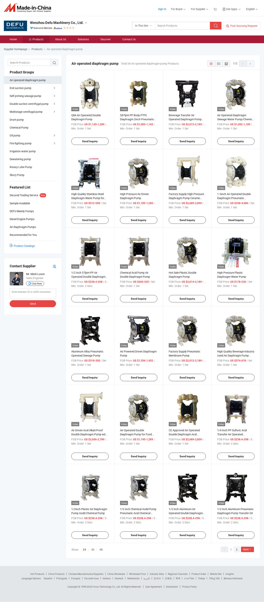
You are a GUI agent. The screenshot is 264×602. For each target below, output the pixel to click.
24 (84, 549)
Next (246, 549)
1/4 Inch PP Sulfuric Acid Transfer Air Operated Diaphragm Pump (232, 434)
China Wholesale (116, 573)
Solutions (83, 39)
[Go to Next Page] (250, 63)
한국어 (157, 578)
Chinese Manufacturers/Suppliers (86, 573)
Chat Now (37, 283)
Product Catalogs (24, 246)
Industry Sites (157, 573)
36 (92, 549)
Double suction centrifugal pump (29, 104)
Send (33, 303)
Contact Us (129, 39)
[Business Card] (54, 266)
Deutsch (119, 578)
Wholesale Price (137, 573)
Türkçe (201, 578)
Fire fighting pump (21, 143)
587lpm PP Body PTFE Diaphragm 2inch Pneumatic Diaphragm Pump (137, 119)
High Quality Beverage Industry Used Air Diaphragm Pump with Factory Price (235, 355)
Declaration (172, 586)
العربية (146, 578)
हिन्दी (178, 578)
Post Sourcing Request (243, 26)
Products (37, 39)
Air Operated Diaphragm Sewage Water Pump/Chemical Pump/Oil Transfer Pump (235, 119)
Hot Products (37, 573)
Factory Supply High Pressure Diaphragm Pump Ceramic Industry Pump (186, 198)
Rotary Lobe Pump (21, 167)
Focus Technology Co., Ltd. (107, 586)
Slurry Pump (17, 175)
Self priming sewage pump (25, 96)
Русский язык (91, 578)
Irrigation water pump (23, 151)
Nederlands (133, 578)
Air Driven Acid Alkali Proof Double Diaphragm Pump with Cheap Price (89, 434)
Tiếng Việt (214, 578)
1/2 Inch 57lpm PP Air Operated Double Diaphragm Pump (88, 277)
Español (48, 578)
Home (13, 39)
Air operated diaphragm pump (28, 80)
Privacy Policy (189, 586)
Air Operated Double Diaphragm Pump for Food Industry (136, 434)
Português (61, 578)
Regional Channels (177, 573)
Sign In (162, 9)
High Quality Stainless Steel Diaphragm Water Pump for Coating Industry (87, 198)
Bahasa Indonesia (233, 578)
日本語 (168, 578)
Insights (230, 573)
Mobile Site (215, 573)
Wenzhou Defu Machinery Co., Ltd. (56, 23)
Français (75, 578)
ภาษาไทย (189, 578)
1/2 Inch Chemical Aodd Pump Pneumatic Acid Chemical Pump (138, 513)
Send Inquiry (90, 141)
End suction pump (20, 88)
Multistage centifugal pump (26, 112)
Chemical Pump (19, 127)
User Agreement (153, 586)
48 (101, 549)
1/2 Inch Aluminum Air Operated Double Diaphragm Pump (186, 513)
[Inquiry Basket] (216, 9)
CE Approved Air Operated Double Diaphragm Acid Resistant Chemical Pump (184, 434)
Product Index (199, 573)
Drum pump (17, 119)
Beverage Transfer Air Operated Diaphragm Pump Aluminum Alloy (185, 119)
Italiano (107, 578)
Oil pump (15, 135)
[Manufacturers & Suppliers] (29, 7)
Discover (105, 39)
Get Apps (232, 9)
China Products (56, 573)
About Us (60, 39)
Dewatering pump (20, 159)
